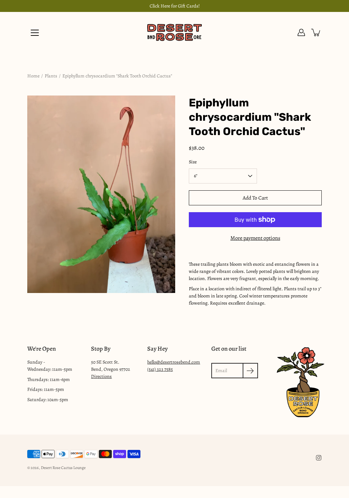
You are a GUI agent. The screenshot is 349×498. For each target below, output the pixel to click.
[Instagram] (319, 457)
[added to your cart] (316, 32)
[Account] (301, 32)
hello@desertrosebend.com (173, 362)
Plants (51, 76)
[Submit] (250, 370)
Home (33, 76)
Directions (101, 376)
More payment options (255, 238)
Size (193, 162)
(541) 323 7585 (160, 369)
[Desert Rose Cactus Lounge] (174, 32)
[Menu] (34, 33)
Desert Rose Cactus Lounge (63, 467)
